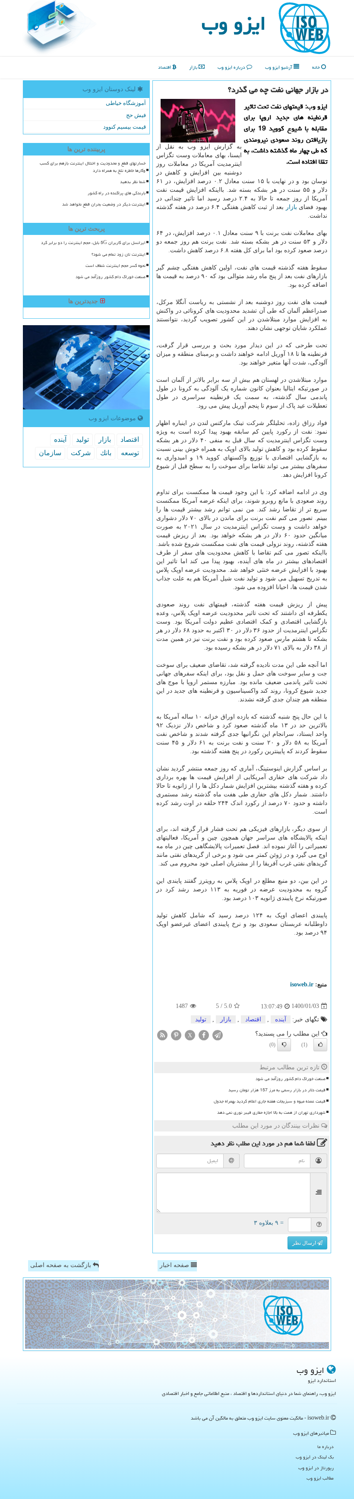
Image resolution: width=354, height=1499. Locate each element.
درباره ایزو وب (232, 67)
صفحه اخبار (175, 1265)
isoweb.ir (301, 984)
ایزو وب (234, 23)
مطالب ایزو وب (320, 1478)
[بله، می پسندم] (320, 1044)
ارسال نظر (304, 1243)
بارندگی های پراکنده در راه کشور (116, 193)
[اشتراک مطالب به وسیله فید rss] (162, 1034)
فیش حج (136, 115)
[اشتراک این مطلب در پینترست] (176, 1034)
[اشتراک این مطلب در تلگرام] (218, 1034)
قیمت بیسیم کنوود (124, 127)
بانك (105, 452)
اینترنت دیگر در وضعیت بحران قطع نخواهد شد (103, 204)
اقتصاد (165, 67)
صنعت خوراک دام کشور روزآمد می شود (291, 1078)
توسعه (130, 452)
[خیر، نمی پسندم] (284, 1044)
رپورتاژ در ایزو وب (316, 1467)
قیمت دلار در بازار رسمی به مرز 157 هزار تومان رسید (277, 1090)
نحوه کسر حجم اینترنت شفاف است (115, 265)
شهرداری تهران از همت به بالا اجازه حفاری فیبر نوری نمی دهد (271, 1112)
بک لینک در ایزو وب (315, 1456)
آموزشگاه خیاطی (126, 103)
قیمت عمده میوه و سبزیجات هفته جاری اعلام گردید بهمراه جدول (270, 1101)
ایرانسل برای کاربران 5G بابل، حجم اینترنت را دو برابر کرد (93, 242)
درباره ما (325, 1446)
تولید (200, 1019)
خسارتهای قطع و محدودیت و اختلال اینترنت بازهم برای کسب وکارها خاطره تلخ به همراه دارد (92, 167)
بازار (194, 67)
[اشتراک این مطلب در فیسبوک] (204, 1034)
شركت (81, 452)
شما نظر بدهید (132, 181)
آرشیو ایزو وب (279, 67)
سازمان (50, 452)
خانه (316, 67)
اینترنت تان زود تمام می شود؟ (118, 254)
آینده (280, 1019)
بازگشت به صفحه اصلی (61, 1265)
